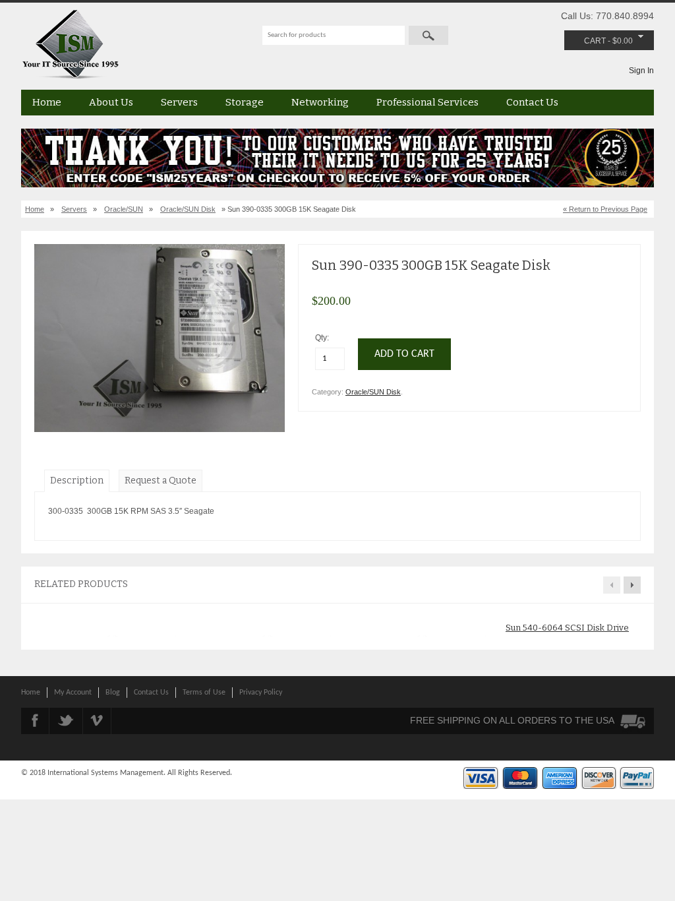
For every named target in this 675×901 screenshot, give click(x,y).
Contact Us (532, 102)
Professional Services (427, 102)
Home (46, 102)
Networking (320, 102)
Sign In (641, 70)
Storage (244, 102)
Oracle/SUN (123, 209)
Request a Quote (160, 480)
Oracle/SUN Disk (188, 209)
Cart (595, 41)
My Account (73, 693)
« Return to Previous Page (605, 209)
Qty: (323, 337)
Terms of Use (204, 693)
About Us (111, 102)
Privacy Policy (260, 693)
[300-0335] (159, 429)
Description (76, 480)
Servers (179, 102)
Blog (112, 693)
